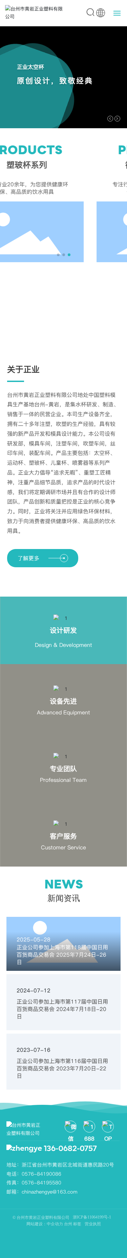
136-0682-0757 (70, 1149)
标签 (77, 1224)
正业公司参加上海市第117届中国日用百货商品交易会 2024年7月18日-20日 (62, 1009)
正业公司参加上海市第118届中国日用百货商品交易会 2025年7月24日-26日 (62, 955)
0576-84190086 (41, 1173)
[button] (110, 119)
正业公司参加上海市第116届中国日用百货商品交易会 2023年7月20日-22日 (62, 1068)
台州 (68, 1224)
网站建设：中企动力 (44, 1224)
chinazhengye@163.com (50, 1191)
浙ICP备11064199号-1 (92, 1217)
